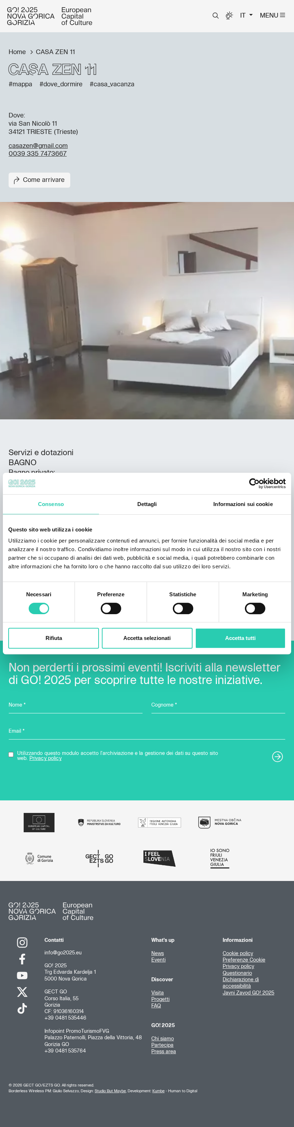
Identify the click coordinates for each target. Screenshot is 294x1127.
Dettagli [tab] (147, 504)
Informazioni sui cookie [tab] (242, 504)
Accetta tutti (240, 638)
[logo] (49, 16)
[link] (22, 942)
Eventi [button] (158, 960)
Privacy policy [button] (238, 966)
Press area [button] (163, 1051)
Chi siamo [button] (162, 1038)
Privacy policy (45, 758)
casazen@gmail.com (38, 146)
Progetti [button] (160, 999)
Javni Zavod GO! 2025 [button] (248, 993)
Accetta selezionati (147, 638)
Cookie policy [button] (238, 953)
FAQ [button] (156, 1005)
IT (243, 16)
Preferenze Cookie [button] (244, 960)
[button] (216, 16)
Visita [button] (157, 993)
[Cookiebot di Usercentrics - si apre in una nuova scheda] (254, 483)
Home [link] (18, 52)
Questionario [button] (237, 973)
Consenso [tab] (51, 504)
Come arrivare (44, 180)
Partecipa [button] (162, 1045)
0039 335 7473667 (38, 154)
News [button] (157, 953)
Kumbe (158, 1091)
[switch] (111, 608)
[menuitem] (216, 16)
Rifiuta (54, 638)
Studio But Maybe (110, 1091)
